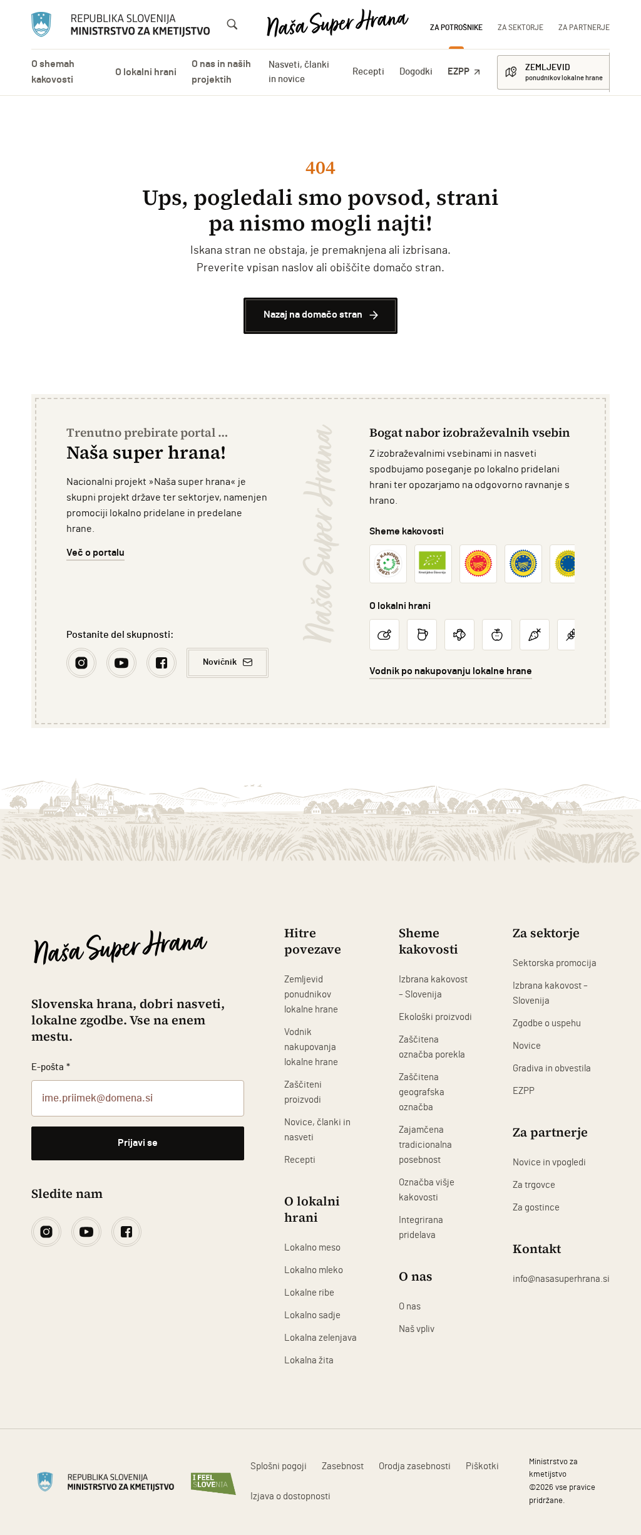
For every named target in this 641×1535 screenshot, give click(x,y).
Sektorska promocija (555, 963)
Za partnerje (584, 27)
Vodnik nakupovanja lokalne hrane (311, 1047)
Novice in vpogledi (549, 1162)
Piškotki (482, 1466)
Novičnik (220, 662)
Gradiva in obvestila (552, 1068)
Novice (527, 1046)
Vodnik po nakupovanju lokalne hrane (450, 671)
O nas (410, 1306)
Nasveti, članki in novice (299, 72)
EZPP (458, 71)
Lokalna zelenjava (320, 1338)
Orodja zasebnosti (415, 1466)
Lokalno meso (312, 1247)
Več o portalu (95, 553)
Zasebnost (343, 1466)
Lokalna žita (309, 1360)
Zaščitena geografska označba (421, 1092)
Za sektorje (520, 27)
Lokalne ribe (309, 1293)
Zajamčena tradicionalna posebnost (425, 1145)
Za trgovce (534, 1185)
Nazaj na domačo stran (313, 315)
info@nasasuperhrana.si (561, 1279)
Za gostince (536, 1207)
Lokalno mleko (313, 1270)
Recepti (368, 71)
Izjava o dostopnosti (290, 1496)
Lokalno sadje (312, 1315)
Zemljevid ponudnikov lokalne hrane (311, 994)
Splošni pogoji (278, 1466)
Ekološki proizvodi (435, 1017)
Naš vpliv (416, 1329)
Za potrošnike (456, 27)
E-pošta (50, 1067)
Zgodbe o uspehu (547, 1023)
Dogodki (416, 71)
